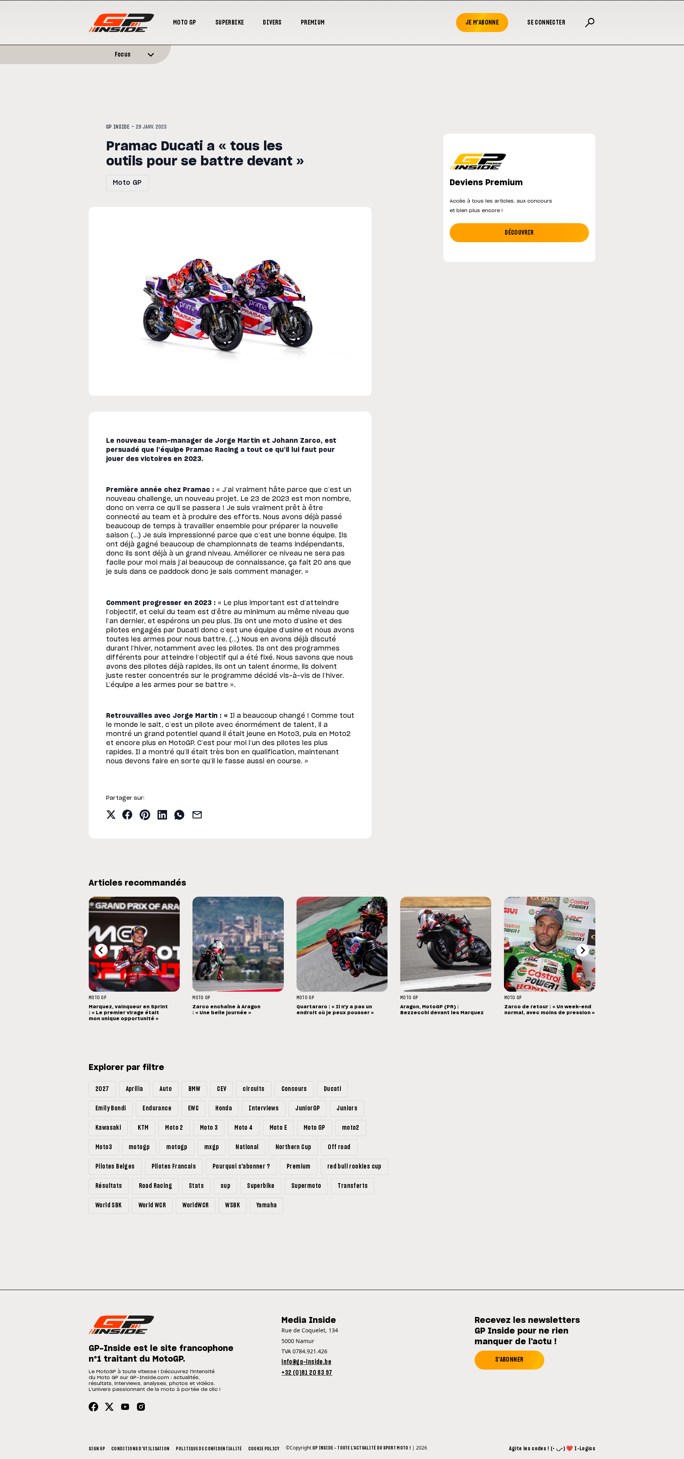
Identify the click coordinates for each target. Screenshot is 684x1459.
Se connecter (546, 22)
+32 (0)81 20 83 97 (306, 1373)
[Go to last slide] (101, 950)
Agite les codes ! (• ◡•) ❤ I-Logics (552, 1448)
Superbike (229, 22)
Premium (313, 22)
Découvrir (519, 233)
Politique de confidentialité (208, 1448)
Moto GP (184, 22)
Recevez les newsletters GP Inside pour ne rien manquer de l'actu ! (527, 1331)
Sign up (97, 1448)
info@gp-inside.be (306, 1362)
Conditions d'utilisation (140, 1448)
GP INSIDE (117, 127)
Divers (272, 22)
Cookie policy (263, 1448)
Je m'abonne (482, 22)
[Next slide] (582, 950)
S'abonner (509, 1360)
